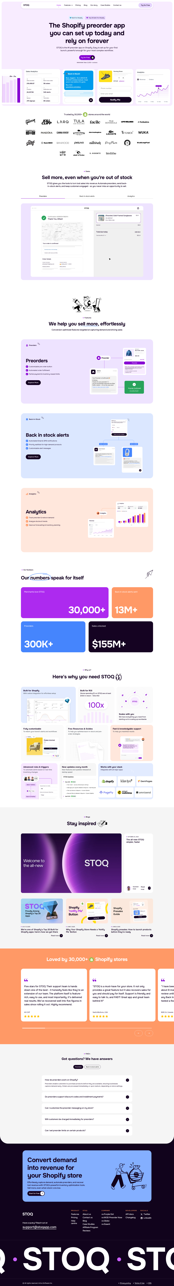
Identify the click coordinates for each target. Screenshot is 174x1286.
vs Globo (105, 1221)
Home (59, 5)
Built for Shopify (77, 18)
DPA (149, 1283)
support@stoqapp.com (39, 1227)
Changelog (130, 1217)
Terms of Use (139, 1283)
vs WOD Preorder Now (112, 1217)
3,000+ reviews (92, 62)
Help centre (74, 1222)
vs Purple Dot (108, 1214)
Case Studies (105, 5)
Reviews (86, 1231)
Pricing (78, 5)
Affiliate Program (90, 1227)
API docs (130, 1214)
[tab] (43, 196)
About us (87, 1214)
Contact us (117, 5)
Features (75, 1214)
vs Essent (106, 1224)
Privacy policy (125, 1283)
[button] (68, 5)
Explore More (33, 382)
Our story (93, 5)
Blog (85, 5)
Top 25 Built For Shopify (96, 18)
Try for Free (145, 5)
